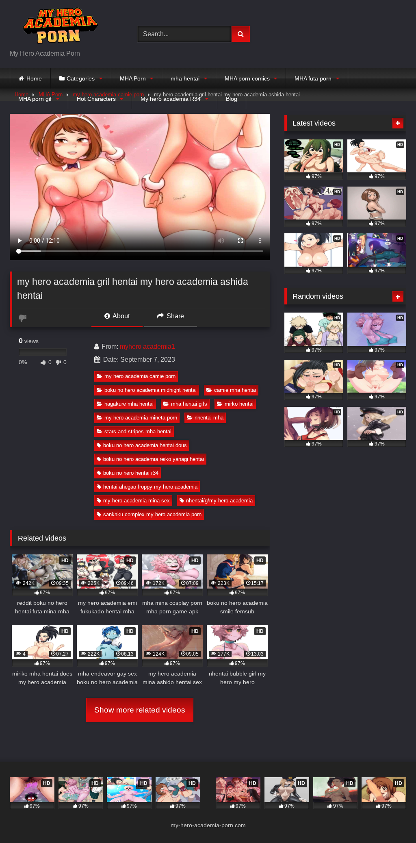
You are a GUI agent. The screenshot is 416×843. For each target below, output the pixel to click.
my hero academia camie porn (140, 376)
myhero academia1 (147, 346)
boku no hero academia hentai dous (145, 445)
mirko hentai (239, 404)
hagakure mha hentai (129, 404)
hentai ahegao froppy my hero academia (150, 487)
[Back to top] (391, 819)
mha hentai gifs (189, 404)
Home (34, 78)
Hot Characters (96, 99)
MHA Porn (133, 78)
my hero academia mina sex (136, 501)
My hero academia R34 (171, 99)
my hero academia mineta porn (140, 418)
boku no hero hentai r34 (130, 473)
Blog (231, 99)
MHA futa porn (313, 78)
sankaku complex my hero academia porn (152, 514)
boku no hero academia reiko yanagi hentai (153, 459)
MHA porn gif (35, 99)
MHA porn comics (247, 78)
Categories (81, 78)
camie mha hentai (235, 390)
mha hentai (185, 78)
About (120, 316)
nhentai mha (209, 418)
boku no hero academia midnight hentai (150, 390)
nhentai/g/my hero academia (219, 501)
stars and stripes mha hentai (137, 431)
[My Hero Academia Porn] (64, 28)
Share (174, 316)
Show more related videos (139, 710)
